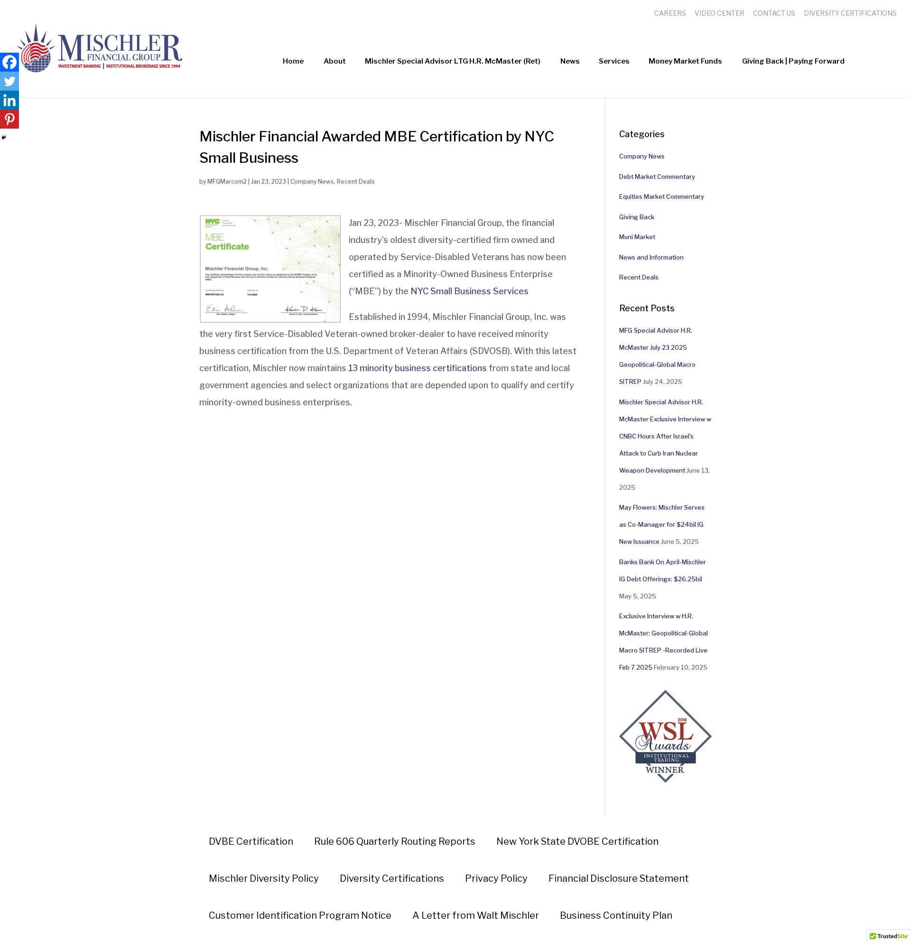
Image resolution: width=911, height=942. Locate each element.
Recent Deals (356, 181)
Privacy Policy (496, 878)
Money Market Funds (685, 61)
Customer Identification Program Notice (300, 915)
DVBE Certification (251, 841)
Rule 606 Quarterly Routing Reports (394, 841)
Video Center (719, 13)
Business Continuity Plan (616, 915)
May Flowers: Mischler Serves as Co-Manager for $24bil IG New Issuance (662, 524)
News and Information (651, 257)
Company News (312, 181)
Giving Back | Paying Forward (793, 61)
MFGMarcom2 (227, 181)
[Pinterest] (9, 119)
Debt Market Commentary (657, 176)
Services (614, 61)
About (335, 61)
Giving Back (636, 217)
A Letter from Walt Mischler (475, 915)
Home (293, 61)
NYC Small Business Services (470, 291)
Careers (670, 13)
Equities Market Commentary (661, 196)
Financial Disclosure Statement (618, 878)
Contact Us (774, 13)
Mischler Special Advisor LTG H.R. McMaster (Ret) (452, 61)
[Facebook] (9, 62)
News (570, 61)
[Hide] (4, 137)
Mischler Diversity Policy (264, 878)
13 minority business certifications (417, 368)
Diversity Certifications (850, 13)
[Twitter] (9, 81)
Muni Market (637, 237)
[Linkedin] (9, 100)
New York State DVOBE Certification (577, 841)
